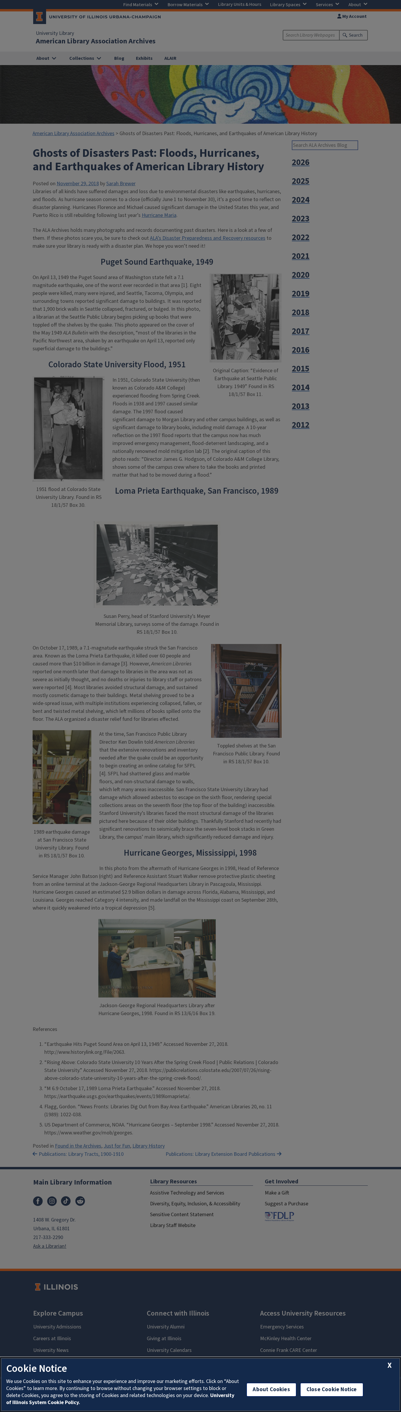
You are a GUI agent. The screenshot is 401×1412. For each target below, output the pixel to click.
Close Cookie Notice (331, 1390)
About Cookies (271, 1390)
